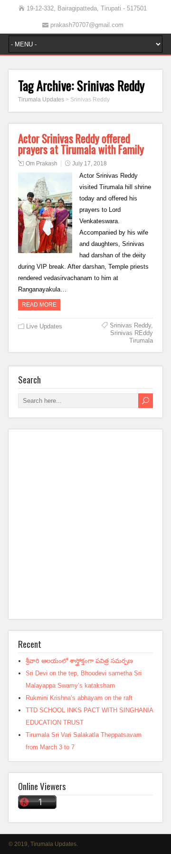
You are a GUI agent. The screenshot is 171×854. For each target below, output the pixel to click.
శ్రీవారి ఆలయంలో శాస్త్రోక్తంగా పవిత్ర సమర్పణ (79, 660)
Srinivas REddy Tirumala (131, 336)
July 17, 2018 (89, 163)
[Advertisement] (85, 524)
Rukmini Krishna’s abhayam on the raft (79, 697)
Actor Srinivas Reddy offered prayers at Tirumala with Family (81, 143)
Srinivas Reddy (130, 325)
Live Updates (44, 326)
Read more (39, 304)
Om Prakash (41, 163)
